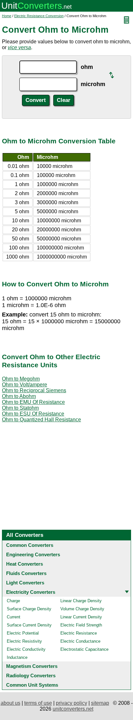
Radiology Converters (31, 675)
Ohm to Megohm (21, 379)
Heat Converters (24, 564)
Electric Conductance (80, 641)
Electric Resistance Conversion (39, 16)
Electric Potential (23, 633)
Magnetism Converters (31, 666)
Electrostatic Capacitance (84, 649)
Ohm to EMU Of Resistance (33, 402)
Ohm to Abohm (19, 396)
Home (6, 16)
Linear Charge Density (81, 600)
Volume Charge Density (82, 608)
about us (10, 703)
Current (13, 617)
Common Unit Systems (32, 685)
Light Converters (25, 582)
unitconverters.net (73, 709)
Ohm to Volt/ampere (24, 384)
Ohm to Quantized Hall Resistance (41, 419)
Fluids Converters (26, 573)
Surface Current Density (29, 625)
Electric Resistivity (24, 641)
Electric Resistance (78, 633)
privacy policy (71, 703)
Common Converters (29, 545)
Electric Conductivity (26, 649)
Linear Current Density (81, 617)
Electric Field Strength (81, 625)
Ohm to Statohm (20, 408)
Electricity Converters (30, 592)
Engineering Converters (33, 554)
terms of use (38, 703)
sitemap (100, 703)
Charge (13, 600)
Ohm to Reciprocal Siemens (34, 390)
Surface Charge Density (29, 608)
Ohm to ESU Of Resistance (33, 413)
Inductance (17, 657)
